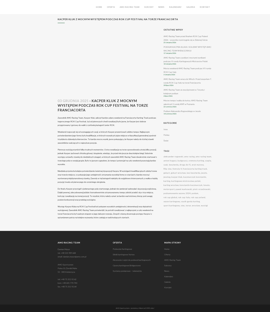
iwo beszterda (193, 173)
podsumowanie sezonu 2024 (177, 193)
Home (166, 249)
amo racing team (203, 156)
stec (183, 205)
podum (195, 193)
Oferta (167, 254)
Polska (166, 135)
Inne (166, 129)
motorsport (169, 189)
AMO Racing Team (172, 260)
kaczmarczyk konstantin (194, 177)
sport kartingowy (172, 205)
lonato (206, 185)
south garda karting (190, 201)
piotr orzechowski (201, 189)
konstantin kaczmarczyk (191, 185)
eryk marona (198, 165)
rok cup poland (198, 197)
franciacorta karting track (195, 169)
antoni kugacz (170, 161)
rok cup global (170, 197)
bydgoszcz (183, 161)
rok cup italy (184, 197)
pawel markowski (184, 189)
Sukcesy (168, 265)
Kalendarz (168, 276)
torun (188, 205)
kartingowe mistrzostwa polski (186, 181)
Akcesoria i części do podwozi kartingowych (132, 260)
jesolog (167, 177)
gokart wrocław (178, 173)
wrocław (196, 205)
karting (167, 181)
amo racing (189, 156)
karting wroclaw (171, 185)
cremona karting (196, 161)
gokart (167, 173)
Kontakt (168, 287)
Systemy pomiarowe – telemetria (127, 271)
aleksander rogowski (173, 156)
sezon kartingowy (172, 201)
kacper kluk (176, 177)
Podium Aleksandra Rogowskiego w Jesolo (182, 111)
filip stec (168, 169)
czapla (208, 161)
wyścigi (204, 205)
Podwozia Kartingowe (122, 249)
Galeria (167, 282)
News (166, 271)
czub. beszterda (171, 165)
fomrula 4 (177, 169)
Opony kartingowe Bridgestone (127, 265)
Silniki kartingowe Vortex (124, 254)
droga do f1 (185, 165)
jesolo (204, 173)
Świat (166, 140)
